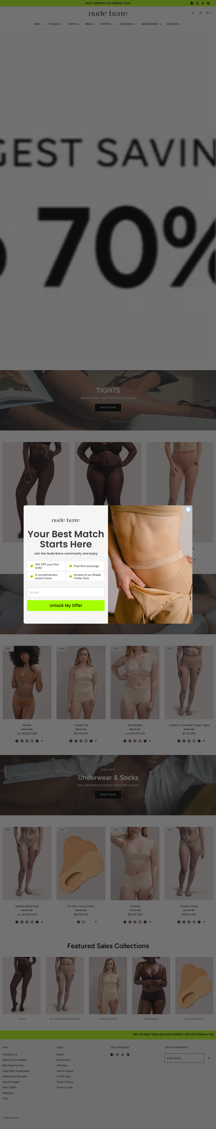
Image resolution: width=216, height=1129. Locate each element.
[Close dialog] (188, 509)
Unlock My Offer (66, 605)
